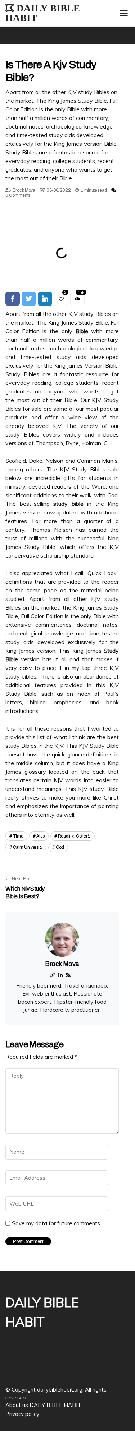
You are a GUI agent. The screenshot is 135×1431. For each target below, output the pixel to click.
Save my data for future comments (56, 1223)
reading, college (74, 836)
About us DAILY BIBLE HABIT (43, 1405)
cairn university (27, 847)
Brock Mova (24, 190)
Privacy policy (22, 1414)
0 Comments (17, 195)
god (60, 847)
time (18, 836)
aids (40, 836)
